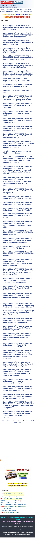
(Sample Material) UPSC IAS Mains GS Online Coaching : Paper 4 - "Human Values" (17, 215)
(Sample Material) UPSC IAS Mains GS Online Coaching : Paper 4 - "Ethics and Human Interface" (18, 233)
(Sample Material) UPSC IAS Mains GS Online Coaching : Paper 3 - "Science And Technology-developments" (17, 240)
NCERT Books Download (8, 504)
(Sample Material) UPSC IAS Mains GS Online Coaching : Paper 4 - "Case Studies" (17, 113)
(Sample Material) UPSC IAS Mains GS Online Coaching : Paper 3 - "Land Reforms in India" (17, 288)
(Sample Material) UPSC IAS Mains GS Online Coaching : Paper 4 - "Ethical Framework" (17, 105)
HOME (2, 9)
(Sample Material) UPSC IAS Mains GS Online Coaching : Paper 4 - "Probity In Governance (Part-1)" (17, 136)
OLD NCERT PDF (6, 508)
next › (16, 422)
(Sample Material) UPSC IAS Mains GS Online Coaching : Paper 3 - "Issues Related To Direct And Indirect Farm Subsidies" (17, 336)
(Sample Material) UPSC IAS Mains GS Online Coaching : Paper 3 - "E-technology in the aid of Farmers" (17, 345)
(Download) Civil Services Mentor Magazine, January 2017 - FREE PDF (16, 80)
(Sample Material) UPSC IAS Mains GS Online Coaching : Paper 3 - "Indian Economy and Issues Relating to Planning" (17, 414)
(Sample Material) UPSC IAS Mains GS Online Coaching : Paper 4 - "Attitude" (17, 203)
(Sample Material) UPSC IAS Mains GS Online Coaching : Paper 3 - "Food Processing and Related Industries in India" (17, 296)
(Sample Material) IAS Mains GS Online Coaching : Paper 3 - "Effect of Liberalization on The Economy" (17, 280)
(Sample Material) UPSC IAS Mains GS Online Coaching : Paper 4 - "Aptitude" (17, 197)
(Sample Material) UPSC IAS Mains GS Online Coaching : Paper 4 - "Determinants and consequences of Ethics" (17, 224)
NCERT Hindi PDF (21, 504)
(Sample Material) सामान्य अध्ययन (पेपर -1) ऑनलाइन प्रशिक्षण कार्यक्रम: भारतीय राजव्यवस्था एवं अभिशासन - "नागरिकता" (18, 50)
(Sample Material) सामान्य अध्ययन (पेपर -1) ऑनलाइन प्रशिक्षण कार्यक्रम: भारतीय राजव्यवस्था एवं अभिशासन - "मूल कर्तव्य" (18, 27)
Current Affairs (9, 11)
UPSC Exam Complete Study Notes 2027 (19, 14)
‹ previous (8, 420)
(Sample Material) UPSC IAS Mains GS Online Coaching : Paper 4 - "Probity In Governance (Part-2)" (17, 128)
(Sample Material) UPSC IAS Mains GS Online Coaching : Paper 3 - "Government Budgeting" (17, 381)
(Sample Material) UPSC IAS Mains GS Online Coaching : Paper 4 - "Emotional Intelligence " (18, 191)
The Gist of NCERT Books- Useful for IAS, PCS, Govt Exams (17, 152)
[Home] (12, 3)
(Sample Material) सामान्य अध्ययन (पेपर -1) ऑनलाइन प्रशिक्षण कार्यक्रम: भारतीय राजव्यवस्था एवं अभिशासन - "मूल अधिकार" (18, 42)
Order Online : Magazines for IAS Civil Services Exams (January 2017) (17, 85)
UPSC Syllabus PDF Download (9, 497)
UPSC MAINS (27, 9)
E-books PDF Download (8, 503)
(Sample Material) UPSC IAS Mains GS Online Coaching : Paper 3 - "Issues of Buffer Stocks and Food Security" (17, 320)
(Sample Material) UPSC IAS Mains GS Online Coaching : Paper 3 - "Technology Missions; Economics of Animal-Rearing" (18, 305)
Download (26, 11)
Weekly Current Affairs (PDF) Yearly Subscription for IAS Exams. (16, 247)
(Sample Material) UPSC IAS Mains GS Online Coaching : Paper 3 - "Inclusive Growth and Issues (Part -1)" (17, 396)
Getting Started (18, 11)
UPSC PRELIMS (18, 9)
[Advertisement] (17, 442)
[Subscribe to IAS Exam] (0, 460)
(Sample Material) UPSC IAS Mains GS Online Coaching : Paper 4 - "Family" (17, 209)
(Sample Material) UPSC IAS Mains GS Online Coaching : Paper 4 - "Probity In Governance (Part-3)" (17, 120)
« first (2, 420)
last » (20, 422)
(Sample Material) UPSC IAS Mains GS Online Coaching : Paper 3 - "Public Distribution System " (17, 328)
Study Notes (9, 9)
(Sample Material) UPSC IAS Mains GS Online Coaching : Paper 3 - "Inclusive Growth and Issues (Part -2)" (17, 388)
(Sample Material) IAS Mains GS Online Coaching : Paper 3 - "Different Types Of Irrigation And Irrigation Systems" (18, 364)
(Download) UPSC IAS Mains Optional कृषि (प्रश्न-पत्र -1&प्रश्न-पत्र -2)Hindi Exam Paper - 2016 (18, 313)
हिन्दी (31, 11)
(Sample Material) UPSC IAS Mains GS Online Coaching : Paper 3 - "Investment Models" (18, 254)
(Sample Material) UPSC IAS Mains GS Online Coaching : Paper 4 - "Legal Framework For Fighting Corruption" (17, 98)
